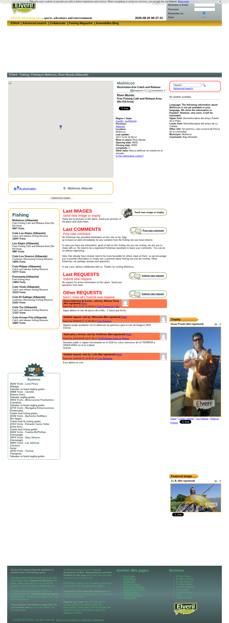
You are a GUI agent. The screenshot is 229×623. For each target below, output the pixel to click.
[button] (61, 127)
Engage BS (129, 581)
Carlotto (29, 392)
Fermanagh (16, 434)
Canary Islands (186, 418)
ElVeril (15, 23)
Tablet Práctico (131, 592)
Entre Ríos (16, 426)
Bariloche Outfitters (36, 416)
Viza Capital (129, 597)
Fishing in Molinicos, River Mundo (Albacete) (59, 74)
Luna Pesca (31, 383)
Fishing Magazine (80, 23)
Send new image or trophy (82, 215)
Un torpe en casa (132, 595)
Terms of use (62, 620)
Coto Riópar (20, 266)
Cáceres (15, 445)
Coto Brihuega (105, 358)
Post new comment (76, 234)
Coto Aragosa (104, 321)
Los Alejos (18, 243)
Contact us (75, 620)
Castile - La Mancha (126, 121)
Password (173, 9)
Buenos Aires (17, 394)
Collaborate (57, 23)
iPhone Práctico (131, 584)
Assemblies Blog (107, 23)
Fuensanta (18, 276)
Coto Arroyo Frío (22, 317)
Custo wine (129, 576)
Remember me (175, 13)
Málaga (14, 386)
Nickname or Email (178, 5)
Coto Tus (18, 307)
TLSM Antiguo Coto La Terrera (113, 338)
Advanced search (35, 23)
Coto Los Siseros (23, 256)
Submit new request (77, 279)
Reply (84, 303)
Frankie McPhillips (35, 432)
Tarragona (16, 453)
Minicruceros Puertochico (39, 400)
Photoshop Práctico (133, 587)
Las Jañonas (32, 443)
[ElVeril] (22, 15)
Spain (173, 418)
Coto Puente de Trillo (108, 306)
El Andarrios (129, 579)
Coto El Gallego (22, 297)
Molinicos (18, 220)
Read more (183, 1)
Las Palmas (202, 418)
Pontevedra (16, 410)
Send (171, 17)
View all (77, 297)
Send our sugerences (93, 620)
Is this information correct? (129, 156)
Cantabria (15, 402)
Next (66, 297)
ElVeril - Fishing (19, 74)
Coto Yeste (19, 286)
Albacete (120, 126)
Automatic (27, 189)
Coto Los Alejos (22, 233)
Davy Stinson (32, 437)
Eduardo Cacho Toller (37, 424)
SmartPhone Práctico (134, 589)
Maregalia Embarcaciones (39, 408)
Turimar (29, 451)
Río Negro (16, 418)
